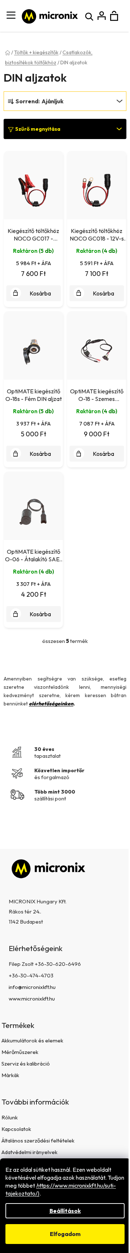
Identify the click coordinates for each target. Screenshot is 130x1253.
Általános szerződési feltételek (37, 1140)
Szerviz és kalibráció (25, 1063)
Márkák (10, 1075)
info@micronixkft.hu (32, 987)
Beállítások (65, 1210)
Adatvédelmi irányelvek (29, 1152)
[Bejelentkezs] (101, 16)
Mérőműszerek (19, 1052)
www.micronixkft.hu (32, 998)
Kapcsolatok (16, 1128)
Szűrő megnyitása (37, 129)
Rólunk (9, 1117)
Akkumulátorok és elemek (32, 1040)
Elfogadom (65, 1233)
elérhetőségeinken (51, 703)
